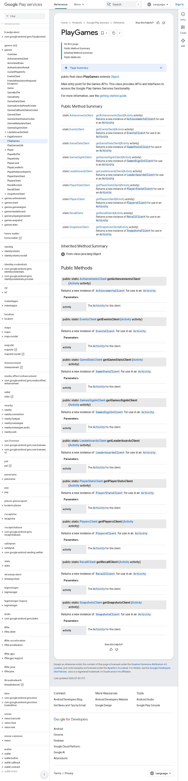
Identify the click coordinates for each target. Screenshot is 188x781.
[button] (24, 37)
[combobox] (123, 4)
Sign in (179, 4)
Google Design (103, 705)
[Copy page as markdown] (114, 33)
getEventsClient (105, 129)
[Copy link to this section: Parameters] (82, 297)
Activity (128, 115)
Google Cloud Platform (67, 746)
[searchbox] (24, 16)
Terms (57, 773)
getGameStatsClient (108, 143)
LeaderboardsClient (81, 171)
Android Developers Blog (68, 699)
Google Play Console (148, 705)
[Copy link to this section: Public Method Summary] (106, 107)
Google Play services (98, 22)
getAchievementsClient (109, 115)
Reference (61, 4)
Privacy (69, 773)
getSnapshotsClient (107, 227)
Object (115, 76)
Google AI (59, 752)
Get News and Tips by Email (70, 705)
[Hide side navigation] (44, 774)
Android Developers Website (111, 699)
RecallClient (76, 213)
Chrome (58, 734)
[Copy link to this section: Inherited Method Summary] (111, 246)
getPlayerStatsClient (108, 185)
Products (77, 22)
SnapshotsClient (79, 227)
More (77, 4)
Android (58, 728)
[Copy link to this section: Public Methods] (96, 268)
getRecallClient (104, 213)
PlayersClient (77, 199)
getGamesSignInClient (109, 157)
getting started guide (113, 96)
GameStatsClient (79, 143)
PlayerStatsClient (80, 185)
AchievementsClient (81, 115)
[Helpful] (158, 23)
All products (61, 758)
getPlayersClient (105, 199)
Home (64, 22)
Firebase (59, 740)
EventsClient (77, 129)
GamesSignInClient (81, 157)
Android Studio (145, 699)
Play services (30, 4)
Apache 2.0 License (117, 668)
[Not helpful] (163, 23)
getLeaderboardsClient (109, 171)
